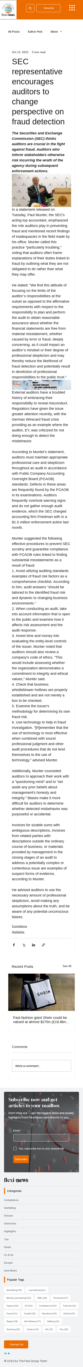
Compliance (19, 926)
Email (17, 1130)
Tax (6, 1239)
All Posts (14, 31)
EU (30, 1305)
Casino (34, 1329)
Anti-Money (33, 1321)
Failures (71, 1305)
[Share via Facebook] (14, 945)
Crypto (31, 1313)
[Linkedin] (5, 1353)
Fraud (13, 1313)
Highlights (18, 932)
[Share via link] (43, 945)
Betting (54, 1321)
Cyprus (13, 1305)
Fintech (8, 1215)
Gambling (10, 1207)
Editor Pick (35, 31)
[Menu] (72, 7)
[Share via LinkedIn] (33, 945)
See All (67, 966)
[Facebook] (9, 1353)
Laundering (38, 1289)
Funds (7, 1247)
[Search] (30, 8)
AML (43, 1297)
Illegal (13, 1321)
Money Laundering (19, 1297)
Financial (62, 1297)
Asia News (10, 1270)
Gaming (14, 1329)
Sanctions (10, 1223)
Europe (8, 1262)
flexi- (16, 1180)
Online (70, 1313)
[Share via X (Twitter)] (24, 945)
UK (50, 1329)
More (54, 31)
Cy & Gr (8, 1254)
